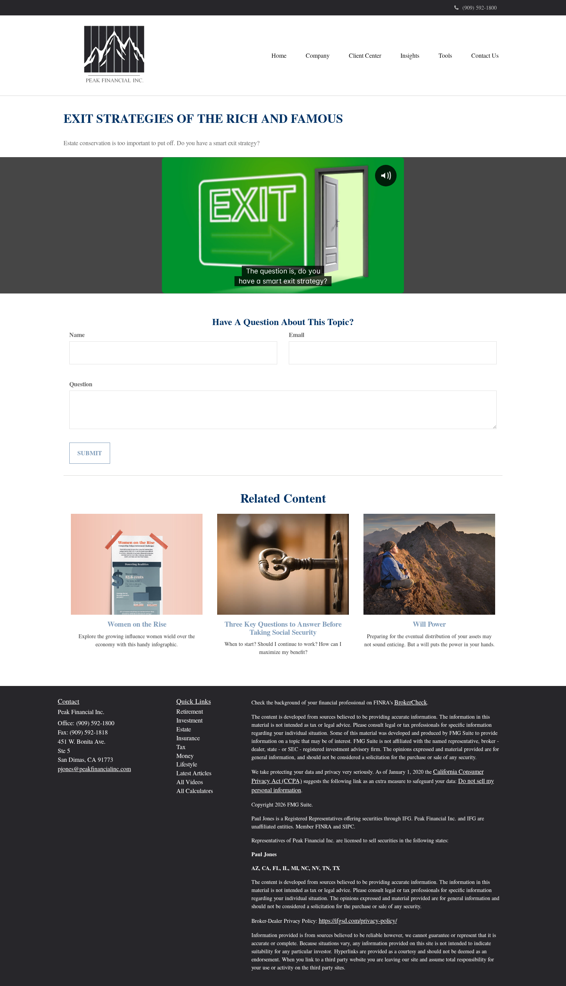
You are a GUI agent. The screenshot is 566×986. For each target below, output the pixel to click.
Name (77, 334)
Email (296, 334)
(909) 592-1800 (479, 7)
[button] (317, 55)
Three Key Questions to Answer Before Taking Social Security (283, 628)
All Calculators (194, 790)
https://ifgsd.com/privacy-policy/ (358, 920)
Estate (183, 729)
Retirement (189, 711)
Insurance (188, 738)
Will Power (429, 624)
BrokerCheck (410, 702)
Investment (189, 720)
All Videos (189, 782)
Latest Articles (193, 773)
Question (80, 384)
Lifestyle (186, 764)
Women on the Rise (136, 624)
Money (185, 755)
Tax (181, 747)
